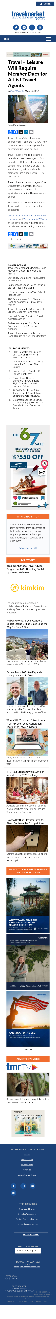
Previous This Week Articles (27, 1224)
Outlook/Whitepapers (27, 1214)
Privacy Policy (22, 1301)
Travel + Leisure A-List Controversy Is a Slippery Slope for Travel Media (27, 310)
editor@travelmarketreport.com (27, 1267)
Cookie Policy (11, 1301)
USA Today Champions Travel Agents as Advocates (26, 279)
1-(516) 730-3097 (11, 1278)
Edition (47, 3)
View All (28, 1049)
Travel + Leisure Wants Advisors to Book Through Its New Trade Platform (27, 334)
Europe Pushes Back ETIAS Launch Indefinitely (26, 372)
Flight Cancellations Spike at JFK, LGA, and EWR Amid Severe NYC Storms (27, 355)
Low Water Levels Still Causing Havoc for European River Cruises (28, 364)
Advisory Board (27, 1165)
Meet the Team (27, 1160)
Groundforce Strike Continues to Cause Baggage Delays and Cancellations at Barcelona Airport (28, 404)
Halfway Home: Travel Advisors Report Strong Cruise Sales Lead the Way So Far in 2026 (27, 624)
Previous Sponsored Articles (27, 1219)
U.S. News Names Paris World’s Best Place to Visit (26, 293)
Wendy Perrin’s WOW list (35, 219)
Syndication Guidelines (27, 1175)
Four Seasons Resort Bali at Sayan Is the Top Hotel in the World (26, 286)
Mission (27, 1154)
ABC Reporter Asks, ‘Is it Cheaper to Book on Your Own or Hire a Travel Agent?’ (26, 302)
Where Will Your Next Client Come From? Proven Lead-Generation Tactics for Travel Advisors (25, 723)
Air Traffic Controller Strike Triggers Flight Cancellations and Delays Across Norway (27, 393)
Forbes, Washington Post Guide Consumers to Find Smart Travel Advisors (24, 326)
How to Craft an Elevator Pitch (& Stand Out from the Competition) (25, 822)
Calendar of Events (27, 1209)
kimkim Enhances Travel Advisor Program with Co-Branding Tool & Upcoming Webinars (25, 569)
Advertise (27, 1170)
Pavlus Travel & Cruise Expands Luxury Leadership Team (24, 674)
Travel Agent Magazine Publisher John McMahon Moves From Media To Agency (27, 271)
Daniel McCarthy (17, 91)
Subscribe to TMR (28, 548)
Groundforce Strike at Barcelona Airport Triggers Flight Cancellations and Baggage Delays (26, 382)
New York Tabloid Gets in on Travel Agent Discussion (25, 317)
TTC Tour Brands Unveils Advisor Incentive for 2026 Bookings (25, 773)
